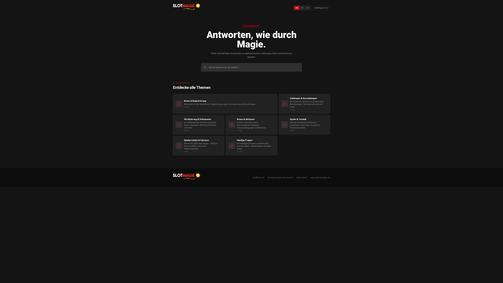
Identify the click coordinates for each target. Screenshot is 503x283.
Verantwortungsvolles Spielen (280, 177)
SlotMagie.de (320, 8)
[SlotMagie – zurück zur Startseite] (187, 8)
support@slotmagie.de (320, 177)
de (297, 8)
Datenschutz (301, 177)
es (308, 8)
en (302, 8)
